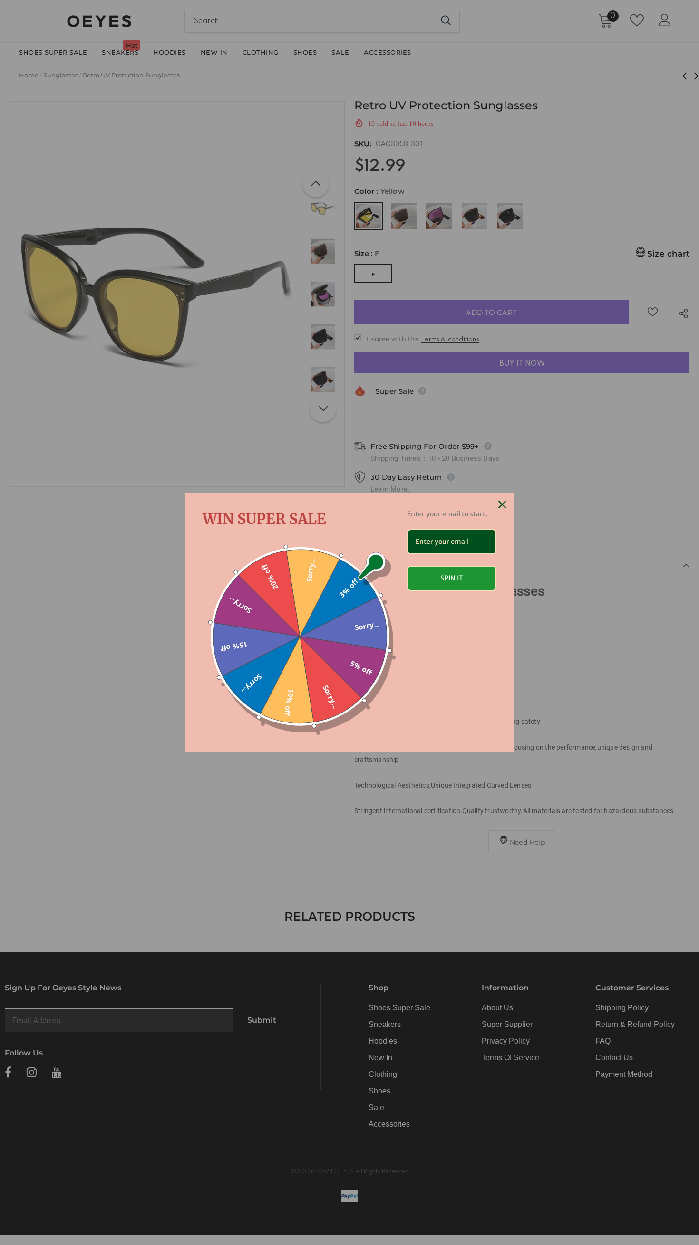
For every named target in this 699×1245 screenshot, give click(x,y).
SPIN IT (451, 578)
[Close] (502, 504)
